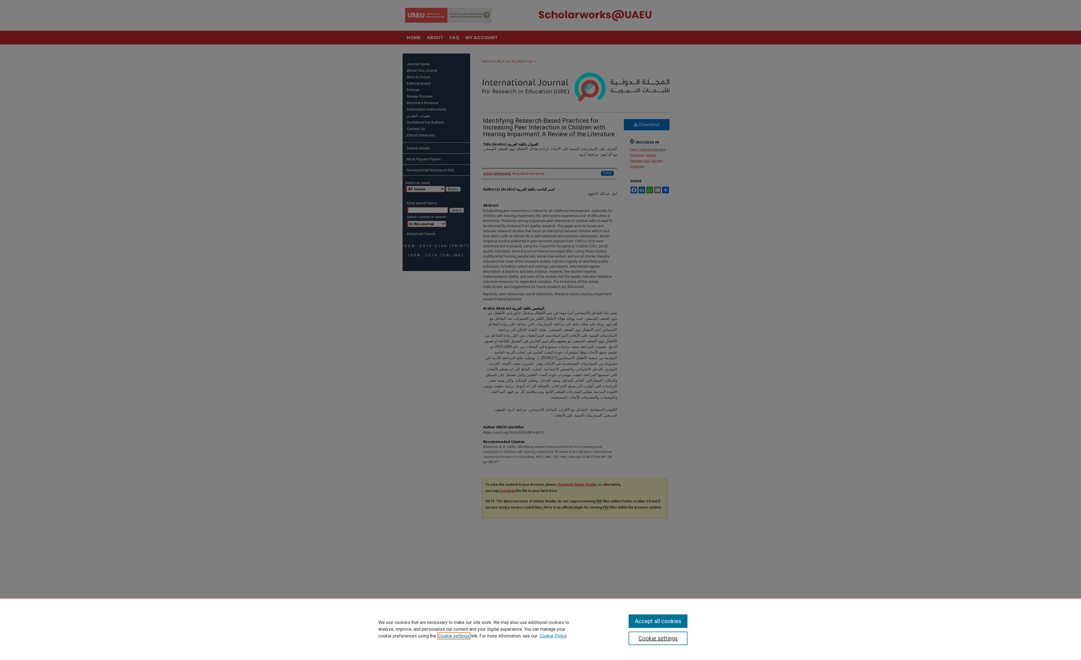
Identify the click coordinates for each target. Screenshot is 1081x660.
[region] (540, 629)
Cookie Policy (553, 636)
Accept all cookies (658, 621)
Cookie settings (454, 636)
